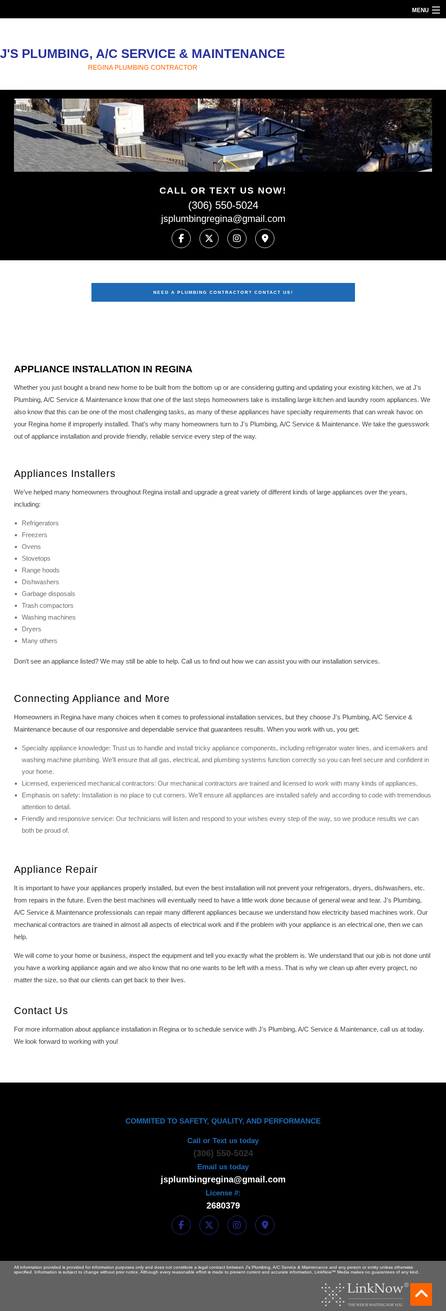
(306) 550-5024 (223, 205)
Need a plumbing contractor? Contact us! (223, 292)
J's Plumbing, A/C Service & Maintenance (142, 54)
